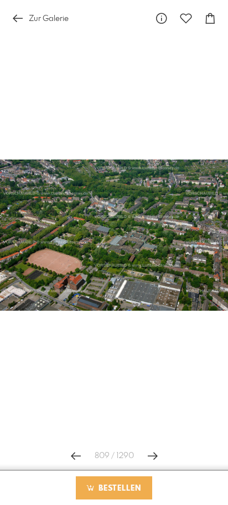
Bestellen (118, 488)
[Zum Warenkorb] (210, 18)
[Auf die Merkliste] (186, 18)
